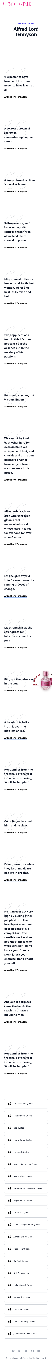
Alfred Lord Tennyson (15, 96)
